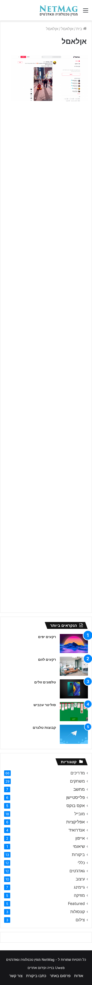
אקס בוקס (75, 805)
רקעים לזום (47, 659)
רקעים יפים (47, 636)
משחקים (77, 781)
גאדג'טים (77, 871)
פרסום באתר (60, 975)
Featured (76, 903)
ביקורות (78, 854)
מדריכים (78, 773)
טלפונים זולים (45, 682)
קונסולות (77, 911)
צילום (80, 919)
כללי (81, 862)
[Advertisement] (46, 156)
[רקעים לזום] (74, 666)
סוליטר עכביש (44, 705)
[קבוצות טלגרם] (74, 734)
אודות (78, 975)
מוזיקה (79, 895)
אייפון (80, 838)
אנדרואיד (76, 830)
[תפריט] (85, 12)
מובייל (79, 813)
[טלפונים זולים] (74, 688)
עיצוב (80, 879)
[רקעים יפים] (74, 643)
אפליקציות (75, 821)
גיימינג (79, 887)
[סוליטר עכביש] (74, 711)
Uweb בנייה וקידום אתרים (46, 968)
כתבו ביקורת (36, 975)
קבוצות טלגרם (44, 727)
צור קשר (15, 975)
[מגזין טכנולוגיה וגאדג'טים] (58, 10)
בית (79, 28)
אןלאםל (67, 28)
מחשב (79, 789)
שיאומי (79, 846)
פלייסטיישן (75, 797)
